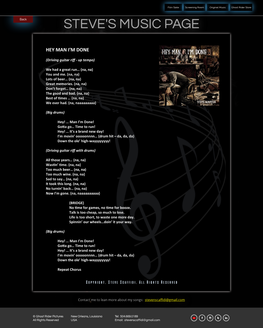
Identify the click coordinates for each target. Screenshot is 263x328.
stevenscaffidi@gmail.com (165, 300)
